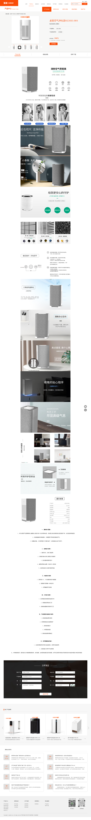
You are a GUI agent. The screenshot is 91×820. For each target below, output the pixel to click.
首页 (26, 4)
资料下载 (47, 805)
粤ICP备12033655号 (25, 815)
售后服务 (66, 4)
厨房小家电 (65, 9)
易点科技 (36, 815)
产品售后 (47, 803)
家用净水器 (56, 9)
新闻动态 (49, 4)
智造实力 (37, 4)
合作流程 (43, 4)
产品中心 (31, 4)
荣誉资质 (26, 807)
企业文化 (26, 805)
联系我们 (60, 4)
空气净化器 (46, 9)
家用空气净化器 (20, 13)
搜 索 (85, 3)
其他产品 (83, 9)
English (86, 1)
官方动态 (16, 803)
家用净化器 (6, 805)
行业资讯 (16, 807)
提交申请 (45, 694)
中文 (83, 1)
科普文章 (16, 805)
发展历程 (26, 803)
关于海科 (55, 4)
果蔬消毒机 (74, 9)
